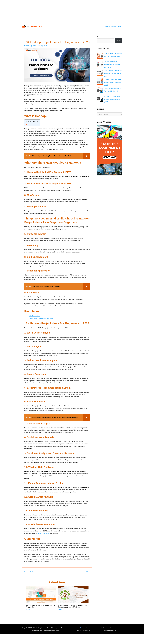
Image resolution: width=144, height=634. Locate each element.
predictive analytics (44, 533)
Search (99, 37)
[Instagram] (83, 627)
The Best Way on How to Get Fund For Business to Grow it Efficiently (72, 606)
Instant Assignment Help (113, 26)
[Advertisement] (50, 11)
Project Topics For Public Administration (41, 318)
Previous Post (27, 572)
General (26, 46)
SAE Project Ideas (34, 316)
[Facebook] (80, 627)
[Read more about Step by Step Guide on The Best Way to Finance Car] (41, 594)
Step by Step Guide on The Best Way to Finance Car (40, 606)
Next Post (88, 572)
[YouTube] (86, 627)
